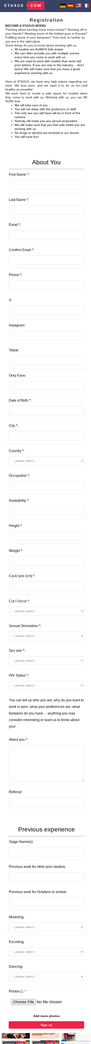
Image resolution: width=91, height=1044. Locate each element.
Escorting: (17, 942)
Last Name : (19, 200)
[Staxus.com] (22, 6)
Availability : (19, 500)
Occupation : (19, 475)
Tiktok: (14, 350)
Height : (15, 526)
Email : (15, 225)
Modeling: (16, 917)
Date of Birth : (20, 400)
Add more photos (46, 1016)
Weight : (16, 551)
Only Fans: (17, 375)
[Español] (70, 7)
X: (10, 300)
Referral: (15, 792)
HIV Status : (19, 675)
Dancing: (16, 966)
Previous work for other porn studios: (37, 867)
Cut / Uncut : (19, 601)
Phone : (15, 275)
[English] (78, 7)
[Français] (86, 7)
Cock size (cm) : (22, 576)
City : (13, 425)
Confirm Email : (21, 250)
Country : (16, 451)
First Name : (35, 167)
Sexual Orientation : (25, 626)
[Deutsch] (63, 7)
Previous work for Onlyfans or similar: (38, 892)
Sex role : (17, 650)
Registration (46, 20)
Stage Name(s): (42, 835)
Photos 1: (17, 991)
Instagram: (17, 325)
